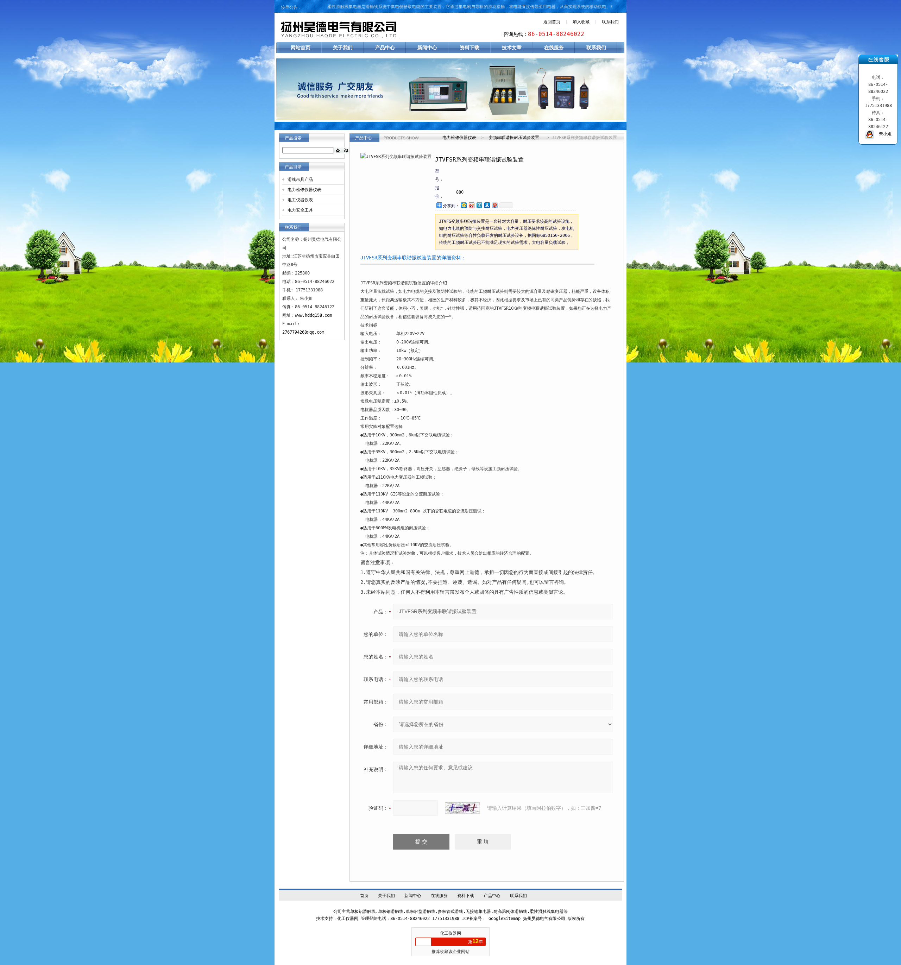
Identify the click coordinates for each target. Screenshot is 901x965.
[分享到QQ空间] (463, 205)
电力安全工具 (300, 210)
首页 (364, 895)
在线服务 (554, 47)
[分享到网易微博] (494, 205)
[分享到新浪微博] (471, 205)
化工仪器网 (450, 933)
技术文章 (512, 47)
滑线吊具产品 (300, 179)
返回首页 (551, 21)
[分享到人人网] (487, 205)
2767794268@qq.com (303, 332)
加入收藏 (581, 21)
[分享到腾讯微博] (479, 205)
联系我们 (610, 21)
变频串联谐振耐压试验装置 (514, 137)
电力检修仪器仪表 (304, 189)
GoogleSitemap (505, 918)
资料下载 (469, 47)
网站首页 (300, 47)
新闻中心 (427, 47)
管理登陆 (369, 918)
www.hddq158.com (313, 315)
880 (460, 192)
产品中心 (385, 47)
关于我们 (343, 47)
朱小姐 (882, 133)
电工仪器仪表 (300, 199)
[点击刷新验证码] (462, 808)
